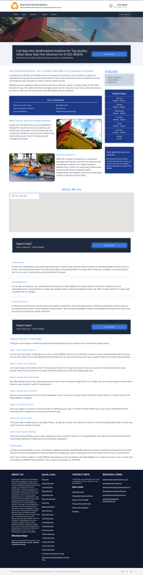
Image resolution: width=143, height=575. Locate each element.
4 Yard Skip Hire (48, 522)
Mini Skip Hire (47, 491)
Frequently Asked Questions (82, 496)
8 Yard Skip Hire (48, 530)
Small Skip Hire (47, 495)
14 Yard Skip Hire (48, 542)
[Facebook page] (123, 571)
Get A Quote (125, 14)
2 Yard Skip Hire (48, 518)
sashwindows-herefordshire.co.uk (115, 479)
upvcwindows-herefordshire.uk (114, 495)
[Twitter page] (131, 571)
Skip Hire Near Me (48, 499)
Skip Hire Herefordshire (33, 4)
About (24, 14)
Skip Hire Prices (47, 515)
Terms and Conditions (80, 508)
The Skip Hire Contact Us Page (53, 553)
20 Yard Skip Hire (48, 546)
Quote (45, 14)
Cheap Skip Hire (48, 483)
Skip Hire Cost (47, 511)
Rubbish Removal (48, 507)
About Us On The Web (80, 500)
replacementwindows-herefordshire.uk (111, 500)
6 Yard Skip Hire (48, 526)
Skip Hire (45, 479)
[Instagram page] (127, 571)
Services (33, 14)
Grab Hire (45, 503)
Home (16, 14)
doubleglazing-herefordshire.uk (114, 491)
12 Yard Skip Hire (48, 538)
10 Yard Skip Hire (48, 534)
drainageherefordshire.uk (112, 483)
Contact (54, 14)
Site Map (75, 511)
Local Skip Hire (47, 487)
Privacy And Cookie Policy (81, 504)
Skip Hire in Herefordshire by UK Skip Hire (55, 558)
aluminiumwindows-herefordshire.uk (116, 487)
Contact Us (112, 82)
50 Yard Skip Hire (48, 550)
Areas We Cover (78, 492)
